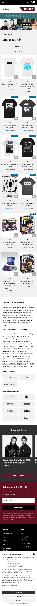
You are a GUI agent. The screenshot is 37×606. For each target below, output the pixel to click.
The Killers (12, 364)
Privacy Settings (26, 547)
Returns (5, 544)
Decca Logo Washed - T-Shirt (27, 204)
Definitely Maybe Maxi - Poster (10, 204)
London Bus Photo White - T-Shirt (9, 165)
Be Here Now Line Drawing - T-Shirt (27, 165)
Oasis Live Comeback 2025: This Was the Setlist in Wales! (16, 463)
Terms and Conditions (24, 538)
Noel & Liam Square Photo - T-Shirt (9, 126)
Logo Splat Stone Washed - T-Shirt (27, 126)
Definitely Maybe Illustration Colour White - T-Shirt (27, 86)
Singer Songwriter (10, 384)
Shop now (26, 16)
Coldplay (5, 364)
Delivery (5, 541)
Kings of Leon (21, 364)
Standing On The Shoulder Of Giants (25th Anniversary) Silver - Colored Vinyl (9, 284)
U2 (29, 361)
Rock (26, 377)
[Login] (27, 2)
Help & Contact (7, 533)
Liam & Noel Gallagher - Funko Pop (9, 243)
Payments (5, 537)
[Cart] (32, 2)
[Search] (16, 9)
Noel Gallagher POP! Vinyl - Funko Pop (27, 243)
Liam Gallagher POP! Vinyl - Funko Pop (27, 282)
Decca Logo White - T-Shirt (9, 85)
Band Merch (8, 34)
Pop (10, 377)
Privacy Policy (25, 543)
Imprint (23, 533)
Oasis (10, 81)
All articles (18, 475)
